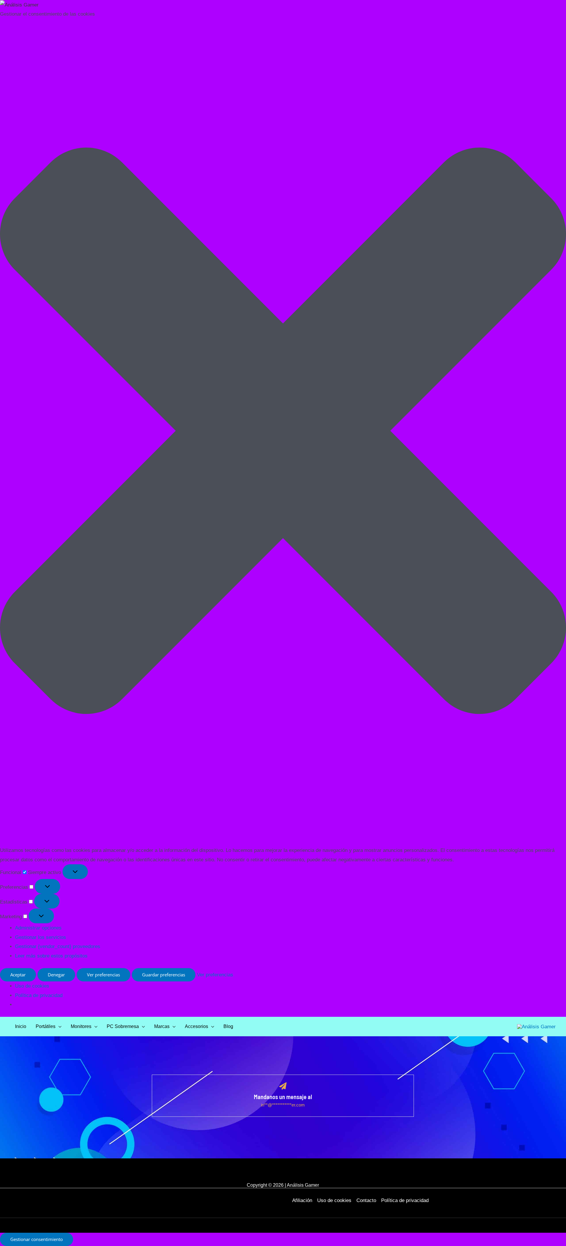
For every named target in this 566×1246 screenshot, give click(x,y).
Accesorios (196, 1026)
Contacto (366, 1200)
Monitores (81, 1026)
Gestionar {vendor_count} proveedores (57, 946)
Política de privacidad (38, 995)
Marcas (162, 1026)
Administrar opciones (38, 928)
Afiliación (302, 1200)
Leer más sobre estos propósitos (51, 956)
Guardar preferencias (163, 975)
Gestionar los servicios (40, 937)
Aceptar (18, 975)
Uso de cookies (32, 986)
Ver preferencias (103, 975)
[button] (283, 432)
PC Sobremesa (123, 1026)
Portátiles (45, 1026)
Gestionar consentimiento (36, 1239)
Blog (228, 1026)
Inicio (20, 1026)
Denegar (56, 975)
